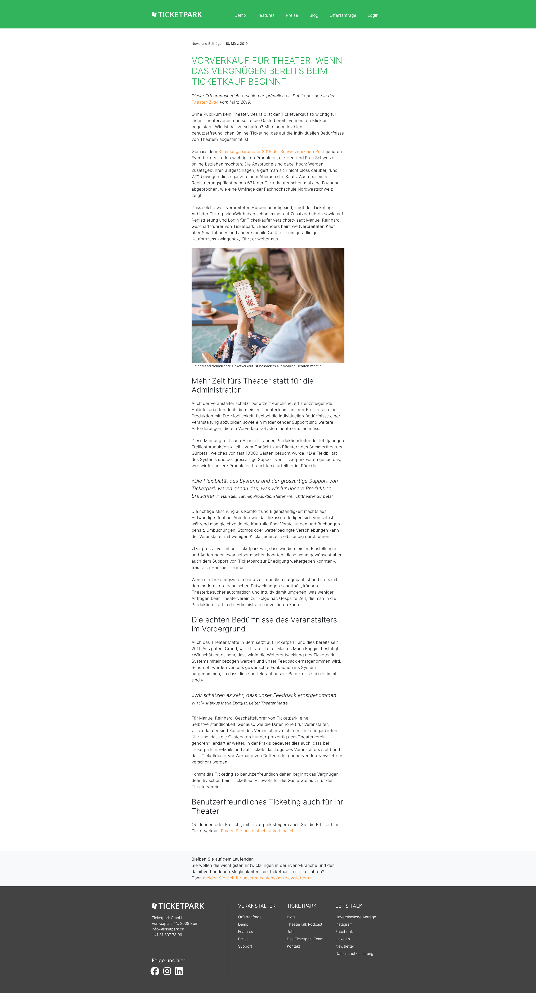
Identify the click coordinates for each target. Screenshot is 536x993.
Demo (240, 15)
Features (265, 15)
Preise (292, 15)
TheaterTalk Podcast (304, 924)
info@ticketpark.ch (168, 929)
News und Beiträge (207, 43)
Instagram (344, 924)
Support (245, 946)
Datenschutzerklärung (354, 953)
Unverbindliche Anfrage (355, 917)
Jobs (291, 931)
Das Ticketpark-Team (305, 939)
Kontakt (293, 946)
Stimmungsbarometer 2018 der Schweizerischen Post (271, 151)
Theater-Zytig (205, 102)
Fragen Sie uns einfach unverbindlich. (258, 830)
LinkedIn (342, 939)
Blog (313, 15)
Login (373, 15)
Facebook (344, 931)
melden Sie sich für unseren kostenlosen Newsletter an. (258, 877)
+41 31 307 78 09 (167, 935)
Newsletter (344, 946)
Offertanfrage (343, 15)
